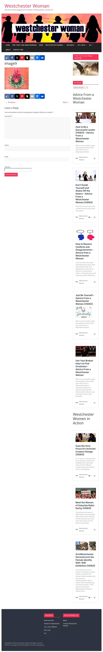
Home (8, 45)
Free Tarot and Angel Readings (24, 45)
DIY (90, 45)
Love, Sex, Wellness (50, 627)
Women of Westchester (52, 624)
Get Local (81, 45)
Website (7, 167)
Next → (66, 102)
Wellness (70, 45)
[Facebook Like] (7, 57)
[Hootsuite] (27, 57)
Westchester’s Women (54, 45)
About (8, 50)
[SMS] (37, 57)
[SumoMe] (42, 57)
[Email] (32, 57)
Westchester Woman (27, 6)
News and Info (49, 620)
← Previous (10, 102)
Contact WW (18, 50)
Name (7, 145)
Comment (8, 116)
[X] (17, 57)
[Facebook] (12, 57)
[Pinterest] (22, 57)
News (41, 45)
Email (6, 157)
